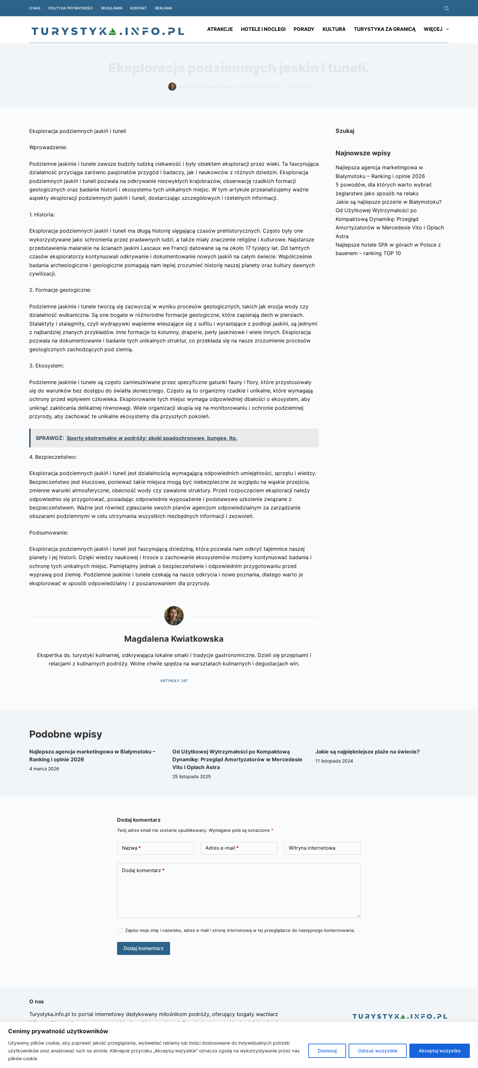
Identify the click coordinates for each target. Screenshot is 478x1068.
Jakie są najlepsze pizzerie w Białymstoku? (389, 202)
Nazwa (131, 848)
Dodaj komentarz (143, 870)
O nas (34, 8)
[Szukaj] (447, 8)
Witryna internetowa (312, 848)
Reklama (163, 8)
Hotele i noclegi (263, 29)
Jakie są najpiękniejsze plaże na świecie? (367, 751)
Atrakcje (220, 29)
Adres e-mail (222, 848)
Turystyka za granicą (385, 29)
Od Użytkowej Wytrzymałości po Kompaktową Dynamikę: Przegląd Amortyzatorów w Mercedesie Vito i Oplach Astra (237, 759)
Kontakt (138, 8)
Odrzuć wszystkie (377, 1050)
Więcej (433, 29)
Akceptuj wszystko (439, 1050)
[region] (239, 1045)
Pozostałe (298, 86)
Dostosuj (327, 1050)
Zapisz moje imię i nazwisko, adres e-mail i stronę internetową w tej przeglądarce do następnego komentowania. (240, 930)
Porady (304, 29)
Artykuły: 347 (174, 680)
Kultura (334, 29)
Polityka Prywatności (70, 8)
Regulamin (111, 8)
